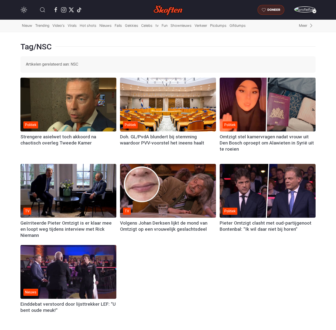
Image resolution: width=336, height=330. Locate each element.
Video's (58, 25)
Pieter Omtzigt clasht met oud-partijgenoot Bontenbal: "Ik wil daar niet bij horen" (265, 226)
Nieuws (105, 25)
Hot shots (88, 25)
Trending (42, 25)
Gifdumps (237, 25)
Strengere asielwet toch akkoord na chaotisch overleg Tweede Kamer (58, 140)
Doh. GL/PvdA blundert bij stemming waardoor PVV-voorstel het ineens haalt (162, 140)
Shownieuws (181, 25)
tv (157, 25)
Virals (72, 25)
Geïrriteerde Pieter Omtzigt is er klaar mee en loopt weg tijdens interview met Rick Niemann (66, 229)
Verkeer (201, 25)
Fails (118, 25)
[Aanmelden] (305, 9)
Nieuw (27, 25)
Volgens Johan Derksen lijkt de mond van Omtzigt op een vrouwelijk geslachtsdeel (163, 226)
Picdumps (218, 25)
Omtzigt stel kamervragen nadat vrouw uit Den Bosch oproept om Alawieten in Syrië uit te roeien (267, 143)
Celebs (147, 25)
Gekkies (131, 25)
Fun (165, 25)
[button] (43, 10)
